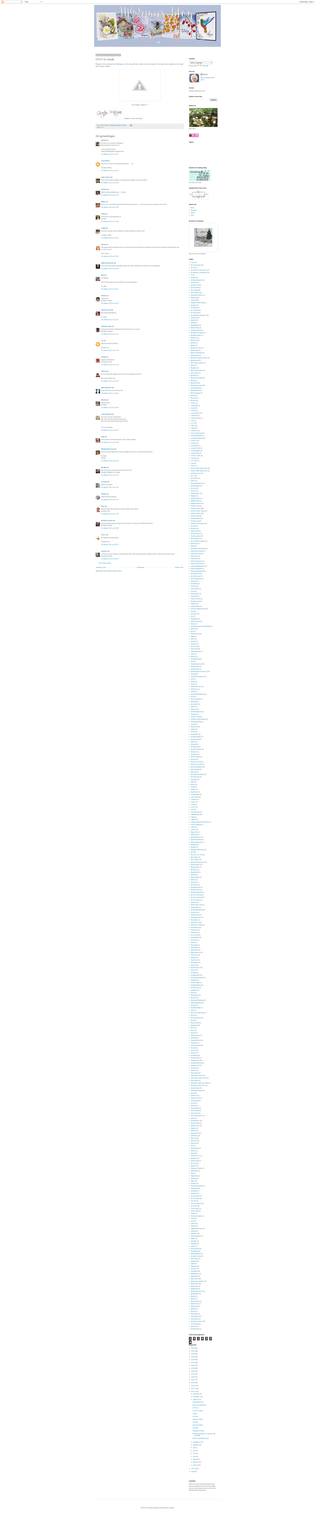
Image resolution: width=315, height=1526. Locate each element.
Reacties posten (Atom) (114, 571)
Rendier (193, 998)
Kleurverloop (195, 777)
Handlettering (195, 659)
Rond (192, 1020)
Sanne (103, 244)
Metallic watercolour (197, 850)
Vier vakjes (194, 1258)
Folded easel (195, 606)
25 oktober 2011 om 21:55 (110, 514)
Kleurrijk (193, 772)
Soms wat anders (196, 1115)
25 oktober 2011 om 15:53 (110, 256)
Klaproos (194, 752)
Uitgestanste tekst (197, 1228)
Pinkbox (193, 957)
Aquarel (193, 305)
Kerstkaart (194, 739)
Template (194, 1191)
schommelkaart (196, 1045)
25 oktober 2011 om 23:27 (110, 544)
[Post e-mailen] (130, 125)
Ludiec (193, 829)
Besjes (193, 345)
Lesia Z (193, 807)
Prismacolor (195, 987)
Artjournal (194, 318)
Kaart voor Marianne (199, 1405)
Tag (192, 1173)
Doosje (193, 526)
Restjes (193, 1005)
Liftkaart (193, 819)
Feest (192, 591)
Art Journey (194, 313)
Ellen (192, 208)
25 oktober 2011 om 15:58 (110, 268)
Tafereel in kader (196, 1168)
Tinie (102, 506)
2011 (193, 1391)
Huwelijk (194, 702)
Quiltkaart (194, 990)
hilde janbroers (106, 387)
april (194, 1456)
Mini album (194, 857)
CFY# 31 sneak (198, 1411)
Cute (192, 463)
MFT (192, 852)
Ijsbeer (193, 706)
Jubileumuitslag (196, 722)
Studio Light (195, 1161)
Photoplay (194, 945)
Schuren (193, 1050)
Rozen (193, 1033)
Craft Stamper (195, 451)
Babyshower (195, 328)
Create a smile (195, 456)
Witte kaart (194, 1306)
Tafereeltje (194, 1171)
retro (192, 1010)
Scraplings (194, 1055)
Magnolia (194, 834)
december (196, 1394)
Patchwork (194, 930)
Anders (193, 300)
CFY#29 (195, 1422)
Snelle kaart (195, 1110)
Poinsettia (194, 962)
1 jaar (193, 262)
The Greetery (195, 1198)
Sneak (193, 1103)
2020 (193, 1365)
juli (194, 1448)
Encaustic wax (195, 576)
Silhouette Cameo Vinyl (198, 1078)
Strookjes (194, 1158)
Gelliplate (194, 619)
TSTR (193, 1218)
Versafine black (196, 1256)
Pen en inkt (194, 935)
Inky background (196, 711)
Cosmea (193, 443)
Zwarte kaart (195, 1329)
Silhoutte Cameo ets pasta (199, 1083)
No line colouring (196, 897)
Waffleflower (195, 1274)
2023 (193, 1357)
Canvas (193, 410)
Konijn (193, 784)
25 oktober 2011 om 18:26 (110, 407)
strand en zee (195, 1156)
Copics (193, 441)
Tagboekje (194, 1176)
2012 (193, 1388)
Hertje (193, 681)
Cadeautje (194, 405)
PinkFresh (194, 960)
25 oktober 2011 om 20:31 (110, 430)
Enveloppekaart (196, 579)
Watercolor (194, 1279)
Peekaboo (194, 932)
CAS (192, 420)
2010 (193, 1469)
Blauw (193, 380)
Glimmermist (195, 634)
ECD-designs (195, 538)
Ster (192, 1146)
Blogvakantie (195, 390)
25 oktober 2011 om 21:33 (110, 487)
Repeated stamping (197, 1000)
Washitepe (194, 1276)
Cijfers (193, 426)
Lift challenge (195, 812)
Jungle (193, 724)
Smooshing (194, 1100)
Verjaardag (194, 1251)
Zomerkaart (194, 1324)
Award (193, 320)
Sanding (193, 1038)
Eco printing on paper (198, 541)
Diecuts (193, 491)
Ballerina (194, 338)
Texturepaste (195, 1196)
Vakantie (194, 1233)
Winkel (193, 1296)
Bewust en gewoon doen (199, 358)
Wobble (193, 1309)
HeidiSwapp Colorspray (199, 671)
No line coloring (196, 895)
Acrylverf (194, 282)
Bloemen (194, 383)
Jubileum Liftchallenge (198, 719)
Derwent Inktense (196, 483)
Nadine (103, 494)
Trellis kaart (194, 1211)
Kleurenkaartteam (197, 767)
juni (194, 1451)
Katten (193, 729)
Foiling (193, 604)
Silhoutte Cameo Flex (198, 1085)
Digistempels (195, 493)
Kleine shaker (195, 757)
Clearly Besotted (196, 435)
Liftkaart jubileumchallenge (200, 822)
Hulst (192, 696)
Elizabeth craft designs (198, 548)
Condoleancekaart (197, 438)
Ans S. (103, 535)
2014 (193, 1383)
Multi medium (195, 877)
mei (194, 1453)
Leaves (193, 802)
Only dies (194, 912)
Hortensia (194, 689)
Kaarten (193, 727)
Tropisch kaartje (196, 1216)
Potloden (194, 980)
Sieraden (194, 1068)
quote (193, 993)
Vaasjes (193, 1231)
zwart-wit (194, 1326)
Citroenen (194, 431)
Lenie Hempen (106, 414)
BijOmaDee (194, 360)
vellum (193, 1246)
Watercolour (195, 1284)
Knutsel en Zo (106, 310)
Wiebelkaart (195, 1294)
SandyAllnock (195, 1040)
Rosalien (194, 210)
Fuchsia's (194, 614)
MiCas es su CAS (196, 855)
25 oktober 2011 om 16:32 (110, 303)
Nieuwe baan (195, 890)
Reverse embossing (197, 1013)
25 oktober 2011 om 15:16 (110, 170)
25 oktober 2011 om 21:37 (110, 499)
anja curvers (105, 177)
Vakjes (193, 1238)
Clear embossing (196, 433)
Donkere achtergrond (198, 523)
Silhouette (194, 1073)
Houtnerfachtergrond (198, 694)
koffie (192, 782)
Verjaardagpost (196, 1254)
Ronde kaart (195, 1023)
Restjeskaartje (195, 1008)
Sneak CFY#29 (198, 1425)
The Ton (193, 1201)
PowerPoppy (195, 982)
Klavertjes (194, 754)
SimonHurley (195, 1088)
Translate (205, 66)
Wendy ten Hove (107, 520)
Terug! (195, 1414)
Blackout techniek (197, 378)
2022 (193, 1359)
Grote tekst (194, 649)
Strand (193, 1153)
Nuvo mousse (195, 900)
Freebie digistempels (198, 609)
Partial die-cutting (196, 925)
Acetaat (193, 277)
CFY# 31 (195, 1408)
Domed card (195, 521)
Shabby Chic (195, 1060)
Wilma (103, 202)
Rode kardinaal (196, 1018)
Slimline (193, 1095)
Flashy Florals (195, 599)
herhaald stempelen (197, 676)
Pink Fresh (194, 955)
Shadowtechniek (196, 1063)
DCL (192, 476)
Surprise (193, 1166)
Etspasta (194, 581)
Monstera (194, 870)
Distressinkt (194, 516)
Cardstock (194, 415)
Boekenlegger (195, 393)
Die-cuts (193, 488)
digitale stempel (196, 503)
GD (192, 616)
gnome (193, 641)
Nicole (193, 213)
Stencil (193, 1138)
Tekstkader (194, 1188)
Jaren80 (193, 714)
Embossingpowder (197, 571)
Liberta (103, 371)
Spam (193, 1118)
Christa (103, 189)
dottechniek (194, 531)
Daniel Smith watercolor (199, 468)
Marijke (104, 467)
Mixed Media (195, 865)
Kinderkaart (194, 747)
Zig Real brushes (196, 1321)
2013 (193, 1385)
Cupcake (194, 458)
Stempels (194, 1136)
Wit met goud (195, 1301)
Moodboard (194, 872)
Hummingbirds (196, 699)
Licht (192, 809)
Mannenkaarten (196, 839)
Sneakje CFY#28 (198, 1431)
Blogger (171, 1508)
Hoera (193, 684)
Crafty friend (195, 453)
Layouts (193, 799)
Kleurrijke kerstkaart (197, 774)
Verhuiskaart (195, 1248)
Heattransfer (195, 666)
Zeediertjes (194, 1319)
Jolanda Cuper (106, 326)
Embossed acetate (197, 551)
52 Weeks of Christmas (198, 270)
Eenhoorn (194, 543)
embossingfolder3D (197, 566)
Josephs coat (195, 717)
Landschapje (195, 794)
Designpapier (195, 486)
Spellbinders (195, 1121)
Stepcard (194, 1143)
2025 (193, 1351)
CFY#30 (195, 1416)
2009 (193, 1471)
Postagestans (195, 975)
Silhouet (193, 1070)
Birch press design (197, 363)
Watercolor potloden (197, 1281)
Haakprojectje (195, 651)
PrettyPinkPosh (196, 985)
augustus (196, 1445)
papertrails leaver (107, 263)
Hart (192, 661)
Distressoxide (195, 518)
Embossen (194, 556)
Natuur (193, 880)
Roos (192, 1028)
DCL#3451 (194, 478)
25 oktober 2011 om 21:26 (110, 461)
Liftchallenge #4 (198, 1402)
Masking (193, 845)
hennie (103, 357)
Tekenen (194, 1183)
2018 (193, 1371)
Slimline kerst (195, 1098)
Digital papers (195, 498)
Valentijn (194, 1241)
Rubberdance (195, 1035)
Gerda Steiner (195, 621)
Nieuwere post (101, 567)
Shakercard (194, 1065)
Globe (193, 639)
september (196, 1442)
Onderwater (195, 907)
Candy (193, 408)
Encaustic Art (195, 574)
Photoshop (194, 947)
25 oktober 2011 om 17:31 (110, 365)
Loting (193, 827)
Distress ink (194, 506)
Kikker (193, 742)
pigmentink (194, 950)
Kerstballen (194, 734)
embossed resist (196, 553)
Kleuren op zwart (196, 764)
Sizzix (193, 1093)
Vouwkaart (194, 1271)
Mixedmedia (195, 867)
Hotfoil (193, 691)
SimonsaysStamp (196, 1090)
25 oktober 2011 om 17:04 (110, 350)
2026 (193, 1348)
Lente (193, 804)
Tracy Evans (195, 1208)
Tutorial (193, 1226)
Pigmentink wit (195, 952)
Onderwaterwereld (197, 910)
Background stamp (197, 333)
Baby (192, 323)
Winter (193, 1299)
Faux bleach (195, 589)
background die (196, 330)
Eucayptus (194, 584)
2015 (193, 1380)
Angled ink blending (197, 303)
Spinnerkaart (195, 1123)
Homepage (140, 567)
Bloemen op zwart (197, 385)
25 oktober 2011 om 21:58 (110, 528)
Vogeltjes (194, 1266)
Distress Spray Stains (198, 511)
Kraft (192, 787)
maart (195, 1459)
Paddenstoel (195, 915)
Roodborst (194, 1025)
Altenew (193, 298)
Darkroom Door (196, 473)
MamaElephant (196, 837)
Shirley (103, 296)
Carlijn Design (195, 418)
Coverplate (194, 446)
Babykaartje (195, 325)
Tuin (192, 1221)
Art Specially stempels (198, 315)
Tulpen (193, 1223)
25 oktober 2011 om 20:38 (110, 442)
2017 (193, 1374)
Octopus (193, 902)
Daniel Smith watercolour (199, 471)
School (193, 1048)
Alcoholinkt (194, 290)
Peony (193, 942)
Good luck (194, 646)
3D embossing (195, 265)
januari (195, 1465)
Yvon (192, 215)
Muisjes (193, 875)
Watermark (194, 1286)
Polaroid (193, 965)
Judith (103, 228)
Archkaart (194, 307)
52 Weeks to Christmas (198, 272)
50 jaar (193, 267)
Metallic (193, 847)
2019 (193, 1368)
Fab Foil (193, 586)
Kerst (192, 732)
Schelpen (194, 1043)
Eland (193, 546)
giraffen (193, 629)
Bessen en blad (196, 348)
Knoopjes (194, 779)
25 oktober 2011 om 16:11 (109, 289)
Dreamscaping (196, 536)
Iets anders (194, 704)
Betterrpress (195, 355)
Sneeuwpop (195, 1108)
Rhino (193, 1015)
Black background (197, 370)
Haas (192, 654)
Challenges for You (122, 64)
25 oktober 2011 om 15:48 (110, 207)
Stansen (193, 1130)
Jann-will (104, 161)
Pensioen (194, 940)
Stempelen (194, 1133)
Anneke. (104, 551)
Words (193, 1311)
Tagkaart (194, 1178)
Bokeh (193, 395)
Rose (192, 1030)
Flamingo (194, 596)
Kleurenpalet (195, 769)
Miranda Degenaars (197, 862)
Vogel (193, 1264)
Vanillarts (194, 1243)
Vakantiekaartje (196, 1236)
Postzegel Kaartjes (197, 978)
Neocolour (194, 885)
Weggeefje (194, 1289)
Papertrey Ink (195, 922)
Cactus (193, 403)
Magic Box (194, 832)
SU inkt (193, 1163)
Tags (192, 1181)
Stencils (193, 1141)
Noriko (103, 140)
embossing (194, 558)
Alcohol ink (194, 285)
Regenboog (195, 995)
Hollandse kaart (196, 686)
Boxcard (193, 398)
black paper (195, 373)
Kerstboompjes (196, 737)
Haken (193, 656)
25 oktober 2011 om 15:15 (110, 154)
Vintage (193, 1261)
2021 (193, 1362)
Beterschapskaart (196, 353)
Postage (193, 972)
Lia (102, 340)
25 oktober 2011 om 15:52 (110, 238)
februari (195, 1462)
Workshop (194, 1314)
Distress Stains (196, 513)
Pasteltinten (195, 927)
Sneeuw (193, 1106)
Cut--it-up (194, 461)
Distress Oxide (195, 508)
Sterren (193, 1151)
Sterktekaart (195, 1148)
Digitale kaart (195, 501)
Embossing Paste (196, 563)
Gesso (193, 624)
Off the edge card (196, 905)
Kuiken (193, 789)
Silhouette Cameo (197, 1075)
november (196, 1397)
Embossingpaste (196, 568)
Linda (103, 214)
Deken (193, 481)
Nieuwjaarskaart (196, 892)
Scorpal (193, 1053)
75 (191, 275)
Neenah (193, 882)
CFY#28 (195, 1428)
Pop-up (193, 970)
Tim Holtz (194, 1206)
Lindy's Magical (196, 824)
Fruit (192, 611)
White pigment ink (197, 1291)
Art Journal (194, 310)
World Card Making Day (201, 1438)
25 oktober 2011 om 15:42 (110, 195)
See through (195, 1058)
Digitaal (193, 496)
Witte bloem (195, 1304)
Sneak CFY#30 (198, 1419)
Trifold (193, 1213)
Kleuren (193, 759)
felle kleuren (195, 594)
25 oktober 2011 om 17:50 (110, 381)
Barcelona (194, 340)
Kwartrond (194, 792)
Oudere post (179, 567)
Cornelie (104, 482)
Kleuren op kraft (196, 762)
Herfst (193, 674)
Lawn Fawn (194, 797)
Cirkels (193, 428)
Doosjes (193, 528)
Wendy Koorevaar (107, 449)
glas (192, 631)
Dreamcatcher (195, 533)
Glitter (193, 636)
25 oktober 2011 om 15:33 (110, 183)
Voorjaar (193, 1269)
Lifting (193, 817)
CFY (102, 127)
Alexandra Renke (196, 295)
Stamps (193, 1128)
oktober (195, 1399)
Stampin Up (195, 1126)
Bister (193, 365)
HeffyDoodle (195, 669)
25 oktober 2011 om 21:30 (110, 475)
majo (103, 437)
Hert (192, 679)
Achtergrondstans (197, 280)
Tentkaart (194, 1193)
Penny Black (195, 937)
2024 (193, 1354)
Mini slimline (195, 860)
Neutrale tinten (196, 887)
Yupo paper (194, 1316)
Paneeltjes (194, 920)
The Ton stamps (196, 1203)
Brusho (193, 400)
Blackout (194, 375)
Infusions (194, 709)
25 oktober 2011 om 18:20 (110, 393)
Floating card (195, 601)
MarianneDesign (196, 842)
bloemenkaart (195, 388)
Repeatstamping (196, 1003)
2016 (193, 1377)
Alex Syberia (195, 292)
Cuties (193, 466)
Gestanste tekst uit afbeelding (200, 626)
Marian (103, 400)
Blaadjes (194, 368)
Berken (193, 343)
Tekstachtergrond (196, 1186)
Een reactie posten (105, 563)
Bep (102, 275)
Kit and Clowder (196, 749)
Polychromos (195, 967)
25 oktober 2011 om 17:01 (110, 334)
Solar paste (194, 1113)
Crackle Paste (195, 448)
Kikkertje (194, 744)
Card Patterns (195, 413)
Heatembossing (196, 664)
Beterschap (194, 350)
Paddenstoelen (196, 917)
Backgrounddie (196, 335)
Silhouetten (194, 1080)
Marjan (205, 74)
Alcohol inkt (194, 287)
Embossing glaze (196, 561)
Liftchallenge (195, 814)
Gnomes (193, 644)
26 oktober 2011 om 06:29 (110, 559)
